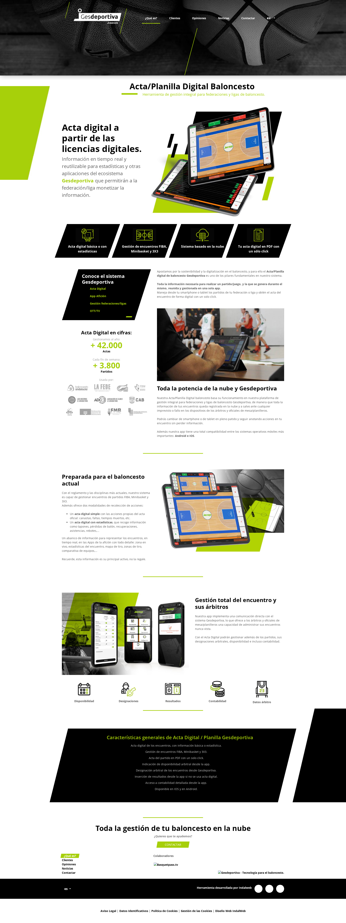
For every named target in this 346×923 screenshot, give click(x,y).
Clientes (174, 18)
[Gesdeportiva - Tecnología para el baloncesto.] (96, 18)
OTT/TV (95, 311)
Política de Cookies (164, 911)
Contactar (248, 18)
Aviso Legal (108, 911)
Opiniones (199, 18)
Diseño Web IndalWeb (230, 911)
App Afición (98, 296)
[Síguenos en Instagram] (280, 889)
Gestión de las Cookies (196, 911)
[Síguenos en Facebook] (258, 889)
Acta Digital (98, 289)
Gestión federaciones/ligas (108, 303)
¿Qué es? (151, 18)
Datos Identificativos (133, 911)
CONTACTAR (173, 845)
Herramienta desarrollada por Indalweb (224, 888)
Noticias (223, 18)
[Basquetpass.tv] (166, 864)
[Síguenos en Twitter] (269, 889)
